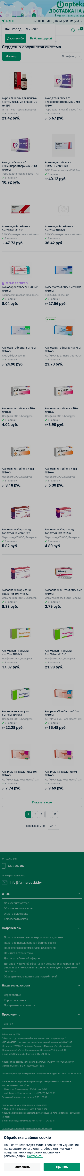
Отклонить (22, 1167)
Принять (62, 1167)
